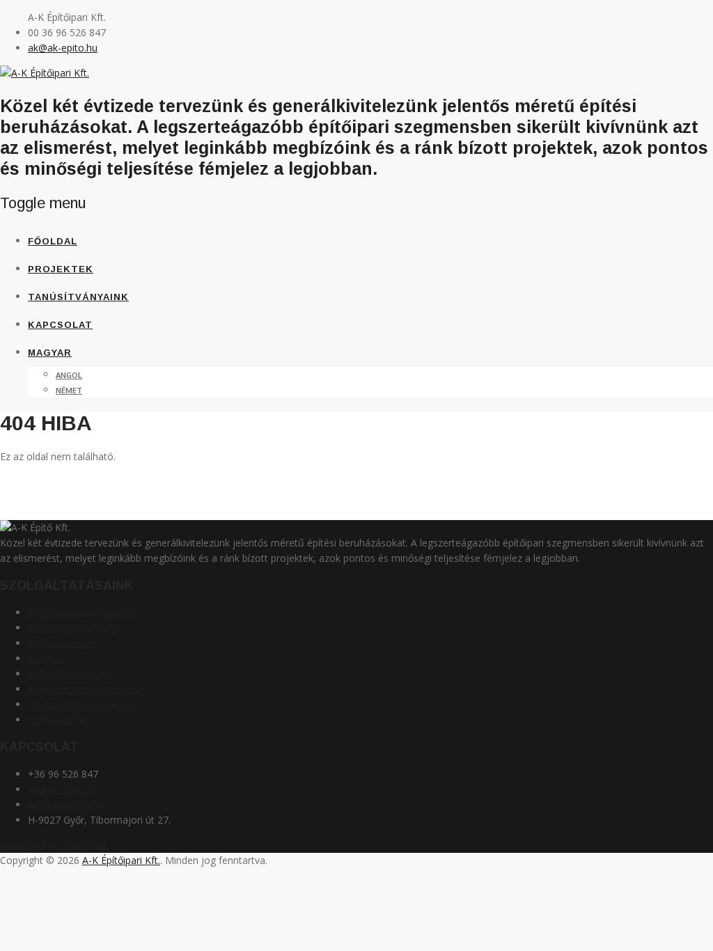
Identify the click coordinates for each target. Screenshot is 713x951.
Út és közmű (57, 719)
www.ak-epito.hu (65, 804)
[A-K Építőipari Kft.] (44, 72)
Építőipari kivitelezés (73, 627)
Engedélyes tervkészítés (81, 612)
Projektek (60, 269)
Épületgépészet (62, 643)
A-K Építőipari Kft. (121, 860)
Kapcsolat (60, 325)
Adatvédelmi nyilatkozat (53, 844)
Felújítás (46, 658)
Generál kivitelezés (69, 673)
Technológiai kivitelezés (81, 704)
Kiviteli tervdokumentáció (84, 688)
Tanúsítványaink (78, 297)
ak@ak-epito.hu (62, 47)
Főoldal (52, 241)
